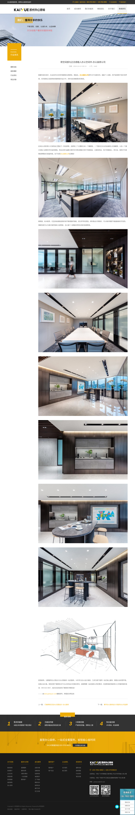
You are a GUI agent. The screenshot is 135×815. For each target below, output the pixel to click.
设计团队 (64, 768)
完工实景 (37, 791)
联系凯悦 (9, 768)
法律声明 (24, 809)
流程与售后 (24, 773)
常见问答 (13, 79)
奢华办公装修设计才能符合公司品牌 (116, 704)
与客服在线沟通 (80, 745)
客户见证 (51, 770)
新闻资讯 (122, 9)
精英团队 (100, 9)
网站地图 (9, 809)
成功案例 (77, 9)
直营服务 (23, 768)
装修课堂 (13, 71)
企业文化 (9, 773)
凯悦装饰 (29, 9)
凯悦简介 (9, 770)
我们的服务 (89, 9)
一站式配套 (24, 776)
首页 (68, 9)
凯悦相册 (9, 779)
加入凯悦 (9, 785)
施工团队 (64, 770)
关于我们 (111, 9)
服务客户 (23, 779)
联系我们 (123, 2)
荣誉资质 (9, 776)
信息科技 (37, 773)
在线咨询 (114, 2)
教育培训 (37, 782)
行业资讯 (13, 75)
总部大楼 (37, 768)
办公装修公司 (64, 154)
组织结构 (9, 782)
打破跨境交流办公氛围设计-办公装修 (57, 704)
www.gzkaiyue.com (50, 694)
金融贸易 (37, 770)
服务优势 (23, 770)
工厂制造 (37, 779)
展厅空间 (37, 788)
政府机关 (37, 785)
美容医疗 (37, 776)
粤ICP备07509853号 (34, 809)
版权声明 (17, 809)
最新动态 (13, 67)
